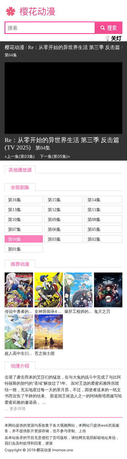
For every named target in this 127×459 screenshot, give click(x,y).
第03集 (54, 239)
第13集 (14, 209)
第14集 (94, 199)
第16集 (14, 199)
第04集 (14, 239)
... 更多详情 (15, 408)
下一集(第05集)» (55, 156)
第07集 (14, 229)
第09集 (54, 219)
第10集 (14, 219)
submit (109, 28)
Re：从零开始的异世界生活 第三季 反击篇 (74, 47)
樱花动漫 (14, 11)
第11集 (94, 209)
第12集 (54, 209)
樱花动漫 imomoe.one (54, 450)
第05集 (94, 229)
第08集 (94, 219)
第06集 (54, 229)
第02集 (94, 239)
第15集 (54, 199)
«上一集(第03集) (20, 156)
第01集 (14, 249)
